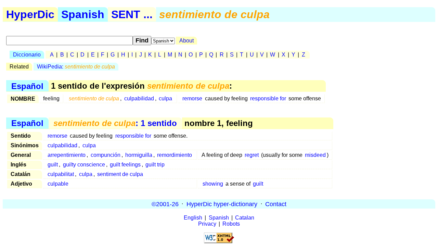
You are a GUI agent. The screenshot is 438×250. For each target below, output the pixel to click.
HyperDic (30, 14)
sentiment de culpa (120, 174)
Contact (275, 203)
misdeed (315, 155)
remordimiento (174, 155)
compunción (105, 155)
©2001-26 (165, 203)
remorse (192, 98)
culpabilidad (139, 98)
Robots (231, 224)
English (193, 218)
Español (27, 85)
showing (213, 184)
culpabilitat (61, 174)
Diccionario (27, 55)
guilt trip (155, 164)
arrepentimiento (67, 155)
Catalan (244, 218)
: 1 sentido (115, 123)
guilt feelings (125, 164)
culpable (58, 184)
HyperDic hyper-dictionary (221, 203)
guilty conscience (84, 164)
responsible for (268, 98)
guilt (53, 164)
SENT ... (132, 14)
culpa (165, 98)
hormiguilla (138, 155)
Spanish (82, 14)
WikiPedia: (76, 67)
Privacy (207, 224)
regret (252, 155)
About (186, 40)
